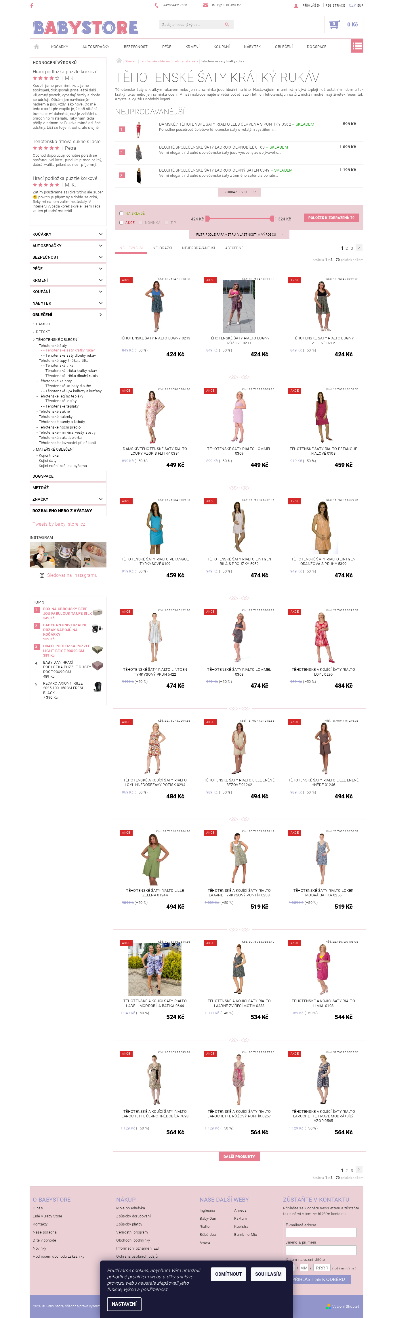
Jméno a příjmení (301, 1242)
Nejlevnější (131, 248)
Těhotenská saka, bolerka (60, 437)
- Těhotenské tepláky (61, 406)
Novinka (153, 223)
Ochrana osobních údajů (137, 1256)
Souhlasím (268, 1274)
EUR (360, 5)
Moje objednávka (130, 1208)
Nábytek (252, 47)
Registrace (335, 5)
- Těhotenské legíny (60, 401)
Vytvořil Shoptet (345, 1306)
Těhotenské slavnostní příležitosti (67, 443)
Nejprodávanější (198, 248)
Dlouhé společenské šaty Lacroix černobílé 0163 (223, 147)
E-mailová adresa (301, 1225)
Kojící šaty (48, 460)
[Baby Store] (86, 27)
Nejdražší (162, 248)
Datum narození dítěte (305, 1259)
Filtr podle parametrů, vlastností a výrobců (236, 235)
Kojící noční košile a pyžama (63, 466)
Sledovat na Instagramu (72, 575)
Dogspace (317, 47)
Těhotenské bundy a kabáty (62, 422)
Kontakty (40, 1224)
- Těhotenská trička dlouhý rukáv (70, 376)
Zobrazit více (236, 192)
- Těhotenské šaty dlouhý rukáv (69, 355)
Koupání (222, 47)
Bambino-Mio (245, 1234)
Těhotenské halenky (56, 416)
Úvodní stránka (37, 46)
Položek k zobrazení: (331, 218)
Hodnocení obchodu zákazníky (58, 1256)
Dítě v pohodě (44, 1240)
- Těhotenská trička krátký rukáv (70, 370)
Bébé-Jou (208, 1234)
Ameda (240, 1210)
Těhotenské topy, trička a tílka (64, 360)
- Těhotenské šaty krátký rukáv (69, 350)
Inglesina (207, 1210)
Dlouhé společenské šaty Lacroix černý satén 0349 (226, 170)
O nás (38, 1208)
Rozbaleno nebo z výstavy (62, 510)
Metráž (41, 487)
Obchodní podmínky (133, 1240)
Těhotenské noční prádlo (60, 427)
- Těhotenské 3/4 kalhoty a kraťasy (72, 391)
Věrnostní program (132, 1232)
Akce (130, 223)
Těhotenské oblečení (57, 339)
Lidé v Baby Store (47, 1216)
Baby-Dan (208, 1218)
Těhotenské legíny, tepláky (61, 396)
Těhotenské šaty (53, 345)
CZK (352, 5)
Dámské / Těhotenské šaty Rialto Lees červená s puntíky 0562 (236, 124)
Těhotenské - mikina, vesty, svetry (67, 432)
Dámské (43, 324)
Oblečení (284, 47)
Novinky (39, 1248)
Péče (166, 47)
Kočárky (59, 47)
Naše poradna (45, 1232)
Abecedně (234, 248)
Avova (205, 1242)
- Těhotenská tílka (58, 365)
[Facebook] (33, 5)
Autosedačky (96, 47)
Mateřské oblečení (54, 449)
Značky (41, 499)
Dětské (43, 332)
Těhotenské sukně (54, 411)
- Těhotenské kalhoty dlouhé (67, 386)
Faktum (240, 1218)
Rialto (204, 1226)
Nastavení (124, 1304)
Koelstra (241, 1226)
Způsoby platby (129, 1224)
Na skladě (135, 214)
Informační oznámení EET (138, 1248)
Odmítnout (228, 1274)
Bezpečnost (136, 47)
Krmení (192, 47)
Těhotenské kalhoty (55, 381)
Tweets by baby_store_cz (59, 524)
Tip (173, 223)
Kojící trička (49, 455)
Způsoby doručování (133, 1216)
